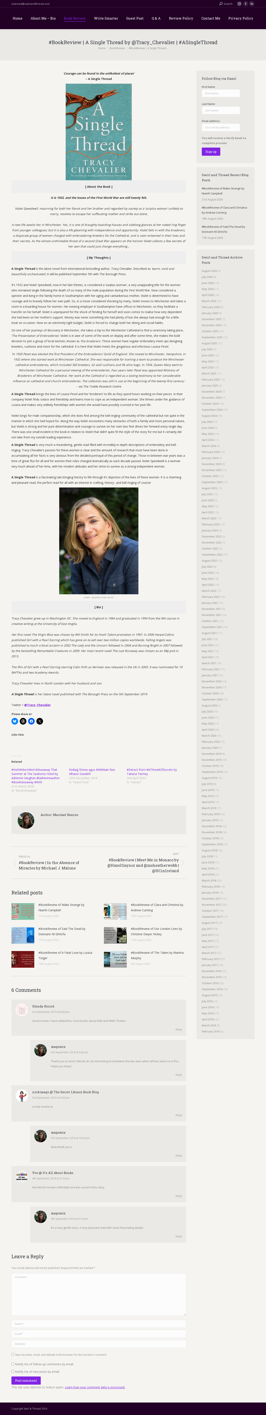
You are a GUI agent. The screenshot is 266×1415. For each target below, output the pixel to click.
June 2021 (208, 645)
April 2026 (208, 295)
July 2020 (207, 711)
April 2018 (208, 874)
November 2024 (212, 397)
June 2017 (208, 935)
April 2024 (208, 440)
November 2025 (212, 325)
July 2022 (207, 566)
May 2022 (208, 579)
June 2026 (208, 283)
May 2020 (208, 723)
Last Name (208, 104)
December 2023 (211, 464)
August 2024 (209, 416)
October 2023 (210, 476)
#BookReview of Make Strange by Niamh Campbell (61, 907)
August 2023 (209, 488)
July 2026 (207, 277)
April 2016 (208, 1019)
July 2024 (207, 422)
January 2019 (210, 820)
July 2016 (207, 1001)
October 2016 (210, 983)
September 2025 (212, 337)
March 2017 (209, 953)
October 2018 (210, 838)
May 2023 (208, 506)
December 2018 (211, 826)
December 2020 (211, 681)
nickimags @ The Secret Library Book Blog (65, 1092)
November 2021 (212, 615)
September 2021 (212, 627)
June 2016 (208, 1007)
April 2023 (208, 512)
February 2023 (211, 524)
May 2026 (208, 289)
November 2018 (212, 832)
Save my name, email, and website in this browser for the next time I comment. (61, 1355)
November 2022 (212, 542)
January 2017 (210, 965)
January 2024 (210, 458)
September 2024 (212, 410)
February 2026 (211, 307)
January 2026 (210, 313)
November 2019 (212, 760)
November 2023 (212, 470)
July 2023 (207, 494)
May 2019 (208, 796)
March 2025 (209, 373)
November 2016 (212, 977)
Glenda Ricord (43, 1006)
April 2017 (208, 947)
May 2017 (208, 941)
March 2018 (209, 880)
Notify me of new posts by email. (37, 1372)
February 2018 (211, 886)
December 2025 (211, 319)
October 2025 (210, 331)
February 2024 (211, 452)
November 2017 (212, 904)
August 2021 (209, 633)
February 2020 (211, 742)
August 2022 (209, 560)
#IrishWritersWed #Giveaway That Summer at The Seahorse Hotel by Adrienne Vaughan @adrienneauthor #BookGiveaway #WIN (35, 776)
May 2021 (208, 651)
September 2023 (212, 482)
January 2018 (210, 892)
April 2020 (208, 729)
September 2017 (212, 917)
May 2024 (208, 434)
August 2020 (209, 705)
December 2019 (211, 754)
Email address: (211, 121)
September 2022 (212, 554)
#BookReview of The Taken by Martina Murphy (157, 955)
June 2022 (208, 572)
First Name (208, 87)
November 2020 (212, 687)
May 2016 (208, 1013)
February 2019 (211, 814)
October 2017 (210, 911)
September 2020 (212, 699)
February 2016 (211, 1031)
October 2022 (210, 548)
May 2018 (208, 868)
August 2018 (209, 850)
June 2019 (208, 790)
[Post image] (22, 911)
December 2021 (211, 609)
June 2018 (208, 862)
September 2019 (212, 772)
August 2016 (209, 995)
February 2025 (211, 379)
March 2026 (209, 301)
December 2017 (211, 898)
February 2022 (211, 597)
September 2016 (212, 989)
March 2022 (209, 591)
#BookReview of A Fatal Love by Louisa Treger (65, 955)
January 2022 (210, 603)
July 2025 (207, 349)
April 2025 (208, 367)
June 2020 (208, 717)
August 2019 (209, 778)
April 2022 (208, 585)
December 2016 (211, 971)
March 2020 (209, 735)
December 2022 (211, 536)
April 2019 (208, 802)
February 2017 (211, 959)
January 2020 (210, 748)
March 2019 (209, 808)
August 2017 (209, 923)
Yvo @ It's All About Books (52, 1173)
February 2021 (211, 669)
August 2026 (209, 271)
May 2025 (208, 361)
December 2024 (211, 391)
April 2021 (208, 657)
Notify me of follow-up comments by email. (44, 1364)
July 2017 (207, 929)
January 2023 (210, 530)
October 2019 (210, 766)
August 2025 (209, 343)
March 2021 (209, 663)
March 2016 (209, 1025)
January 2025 (210, 385)
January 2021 (210, 675)
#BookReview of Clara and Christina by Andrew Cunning (157, 907)
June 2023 (208, 500)
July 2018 (207, 856)
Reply (179, 1029)
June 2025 (208, 355)
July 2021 (207, 639)
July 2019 (207, 784)
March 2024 (209, 446)
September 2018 (212, 844)
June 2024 (208, 428)
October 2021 (210, 621)
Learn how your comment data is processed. (95, 1387)
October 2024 (210, 403)
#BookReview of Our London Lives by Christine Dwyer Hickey (156, 931)
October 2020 (210, 693)
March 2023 (209, 518)
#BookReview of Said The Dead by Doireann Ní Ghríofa (61, 931)
